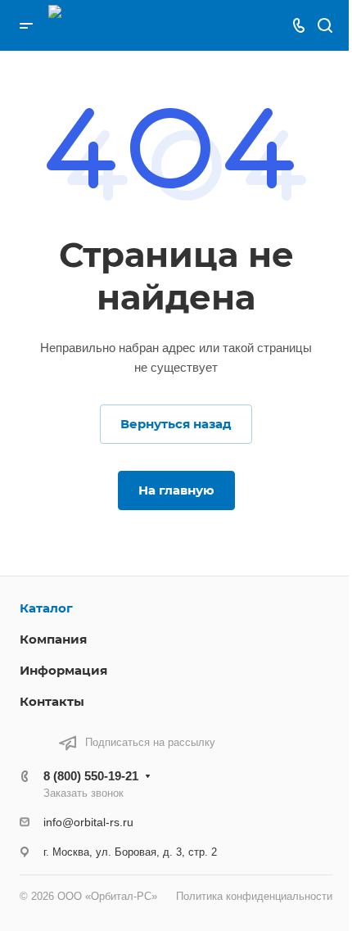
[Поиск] (324, 26)
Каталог (46, 608)
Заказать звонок (83, 793)
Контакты (52, 701)
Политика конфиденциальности (254, 896)
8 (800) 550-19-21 (90, 776)
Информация (63, 670)
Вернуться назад (176, 424)
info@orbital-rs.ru (88, 822)
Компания (53, 639)
